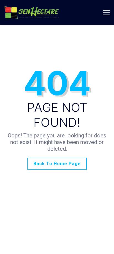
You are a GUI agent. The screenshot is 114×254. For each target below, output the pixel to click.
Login (93, 12)
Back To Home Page (57, 163)
